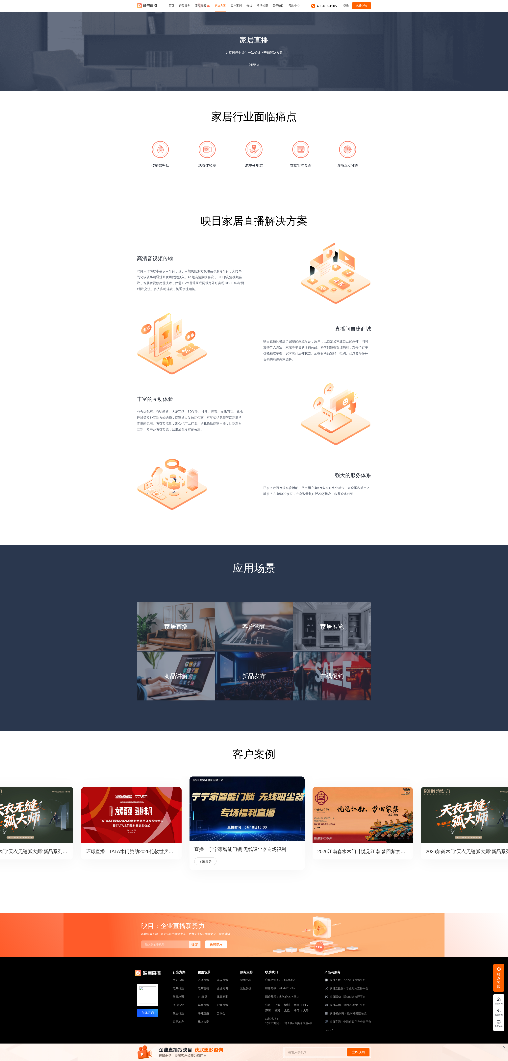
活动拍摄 (262, 5)
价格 (249, 5)
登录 (346, 5)
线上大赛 (203, 1021)
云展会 (221, 1013)
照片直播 (201, 5)
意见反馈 (245, 988)
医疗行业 (178, 1005)
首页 (171, 5)
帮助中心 (245, 980)
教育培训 (178, 996)
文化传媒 (178, 980)
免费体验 (361, 5)
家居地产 (178, 1021)
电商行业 (178, 988)
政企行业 (178, 1013)
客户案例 (236, 5)
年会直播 (203, 1005)
